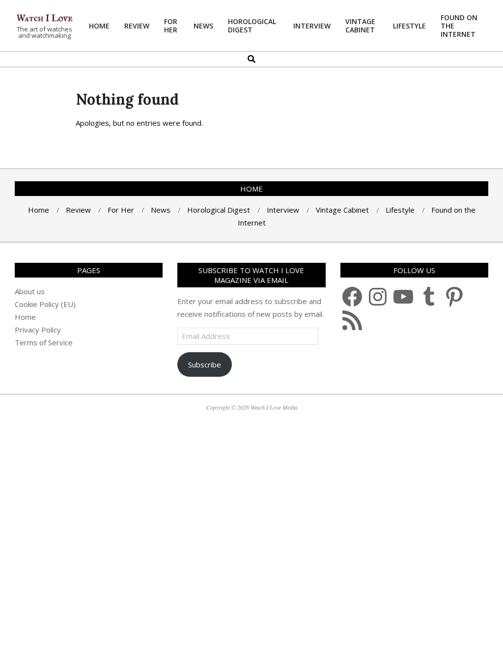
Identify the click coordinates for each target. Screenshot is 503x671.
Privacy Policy (38, 330)
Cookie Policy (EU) (45, 304)
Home (25, 317)
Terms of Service (44, 342)
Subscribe (204, 364)
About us (30, 291)
